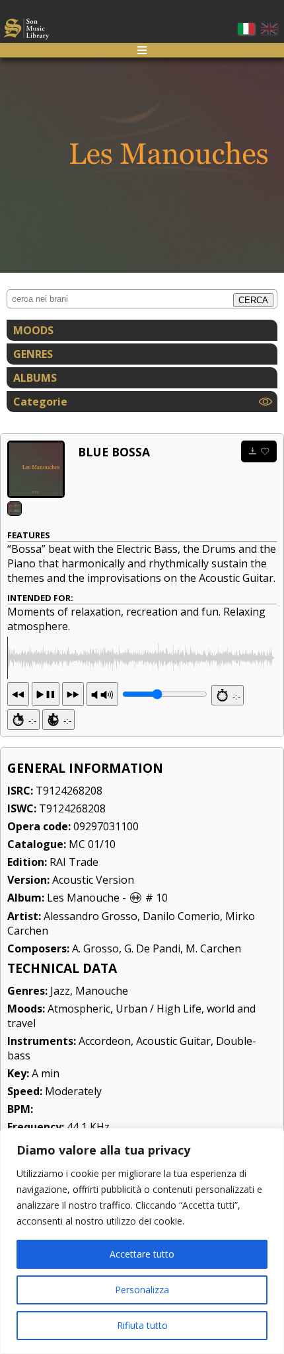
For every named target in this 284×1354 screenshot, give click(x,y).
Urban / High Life (158, 1008)
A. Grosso (95, 948)
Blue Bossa (114, 452)
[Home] (26, 30)
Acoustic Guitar (173, 1041)
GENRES (33, 354)
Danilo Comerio (181, 916)
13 (45, 694)
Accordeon (105, 1041)
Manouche (101, 990)
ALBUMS (35, 378)
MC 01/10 (92, 844)
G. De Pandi (152, 948)
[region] (142, 1241)
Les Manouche (83, 897)
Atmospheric (79, 1008)
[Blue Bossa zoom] (36, 469)
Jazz (60, 990)
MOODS (33, 330)
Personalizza (142, 1289)
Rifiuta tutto (142, 1325)
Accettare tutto (142, 1254)
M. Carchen (213, 948)
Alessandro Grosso (90, 916)
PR (102, 694)
